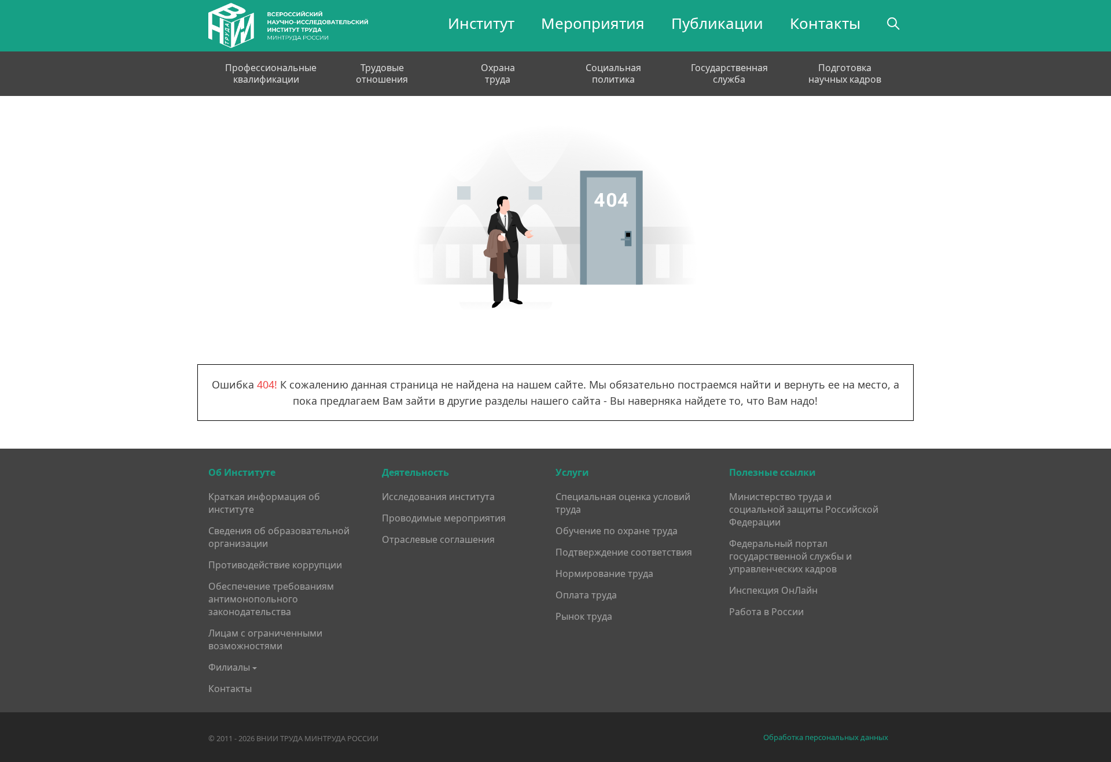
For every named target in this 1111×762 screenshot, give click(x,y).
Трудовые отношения (382, 73)
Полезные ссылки (772, 472)
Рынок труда (584, 616)
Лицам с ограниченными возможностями (265, 639)
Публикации (717, 23)
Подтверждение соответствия (624, 552)
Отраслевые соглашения (438, 539)
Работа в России (766, 611)
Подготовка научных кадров (844, 73)
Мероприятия (593, 23)
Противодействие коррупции (275, 564)
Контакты (825, 23)
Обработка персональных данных (825, 737)
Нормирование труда (604, 573)
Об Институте (241, 472)
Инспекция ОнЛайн (773, 590)
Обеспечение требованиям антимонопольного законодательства (271, 599)
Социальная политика (613, 73)
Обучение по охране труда (617, 530)
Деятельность (415, 472)
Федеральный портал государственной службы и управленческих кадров (790, 556)
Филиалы (229, 667)
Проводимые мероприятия (444, 518)
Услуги (572, 472)
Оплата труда (586, 595)
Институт (481, 23)
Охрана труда (498, 73)
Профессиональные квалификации (266, 73)
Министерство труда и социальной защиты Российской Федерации (803, 509)
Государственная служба (729, 73)
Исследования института (438, 496)
